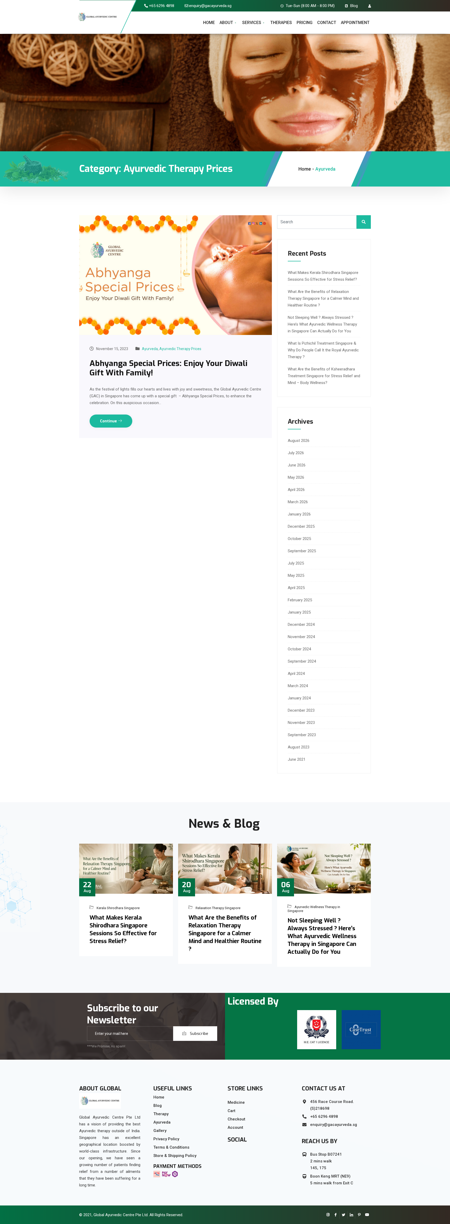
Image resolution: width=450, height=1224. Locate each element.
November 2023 (301, 722)
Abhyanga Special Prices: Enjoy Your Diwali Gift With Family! (168, 368)
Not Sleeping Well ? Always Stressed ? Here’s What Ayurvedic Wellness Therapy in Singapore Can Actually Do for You (322, 324)
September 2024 (302, 661)
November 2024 (301, 636)
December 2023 (301, 710)
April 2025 (296, 587)
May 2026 (296, 477)
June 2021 (296, 759)
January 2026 (299, 514)
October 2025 (299, 538)
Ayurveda (150, 349)
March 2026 (298, 502)
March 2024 (298, 685)
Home (304, 169)
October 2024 (299, 649)
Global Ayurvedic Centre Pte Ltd (120, 1215)
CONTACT (326, 22)
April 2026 (296, 489)
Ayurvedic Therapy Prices (180, 349)
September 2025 (302, 551)
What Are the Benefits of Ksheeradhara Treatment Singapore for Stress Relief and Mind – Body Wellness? (324, 376)
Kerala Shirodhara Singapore (118, 908)
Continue (109, 421)
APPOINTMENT (355, 22)
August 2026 (298, 440)
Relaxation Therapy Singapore (218, 908)
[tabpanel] (316, 1029)
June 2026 (296, 465)
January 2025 (299, 612)
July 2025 (296, 563)
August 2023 (298, 747)
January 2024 (299, 698)
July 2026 (296, 453)
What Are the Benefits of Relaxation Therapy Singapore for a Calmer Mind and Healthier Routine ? (323, 298)
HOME (209, 22)
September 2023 (302, 735)
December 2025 (301, 526)
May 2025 (296, 575)
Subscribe (198, 1033)
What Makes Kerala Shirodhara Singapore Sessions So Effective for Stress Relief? (123, 929)
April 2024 (296, 673)
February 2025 (300, 600)
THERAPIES (281, 22)
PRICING (304, 22)
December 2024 (301, 624)
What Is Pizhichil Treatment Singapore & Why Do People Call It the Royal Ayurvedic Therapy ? (323, 350)
